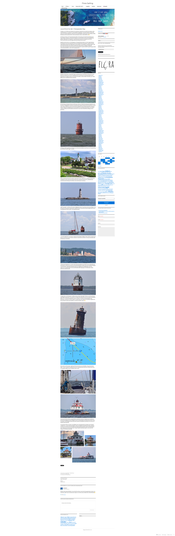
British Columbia (107, 173)
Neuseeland (111, 182)
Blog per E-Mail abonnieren (104, 43)
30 (106, 163)
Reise (67, 523)
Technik (102, 190)
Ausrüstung (62, 518)
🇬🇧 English (105, 6)
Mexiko (103, 182)
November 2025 (101, 82)
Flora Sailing (87, 3)
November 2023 (101, 102)
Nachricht (99, 226)
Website (99, 223)
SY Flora (67, 6)
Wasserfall (99, 192)
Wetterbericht (108, 192)
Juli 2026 (100, 76)
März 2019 (100, 147)
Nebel (108, 182)
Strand (106, 188)
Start (62, 6)
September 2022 (101, 113)
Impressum (99, 6)
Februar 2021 (101, 128)
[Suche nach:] (106, 40)
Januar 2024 (100, 100)
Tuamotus (110, 190)
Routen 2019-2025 (79, 6)
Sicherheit (62, 524)
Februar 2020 (101, 138)
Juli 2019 (100, 144)
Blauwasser (70, 518)
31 (108, 163)
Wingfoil (99, 193)
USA (67, 524)
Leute (111, 181)
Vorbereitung (70, 525)
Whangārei (112, 192)
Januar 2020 (100, 139)
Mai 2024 (100, 97)
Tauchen (99, 190)
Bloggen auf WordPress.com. (87, 529)
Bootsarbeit (100, 173)
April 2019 (100, 146)
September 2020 (101, 132)
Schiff (69, 523)
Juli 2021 (100, 124)
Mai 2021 (100, 126)
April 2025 (100, 88)
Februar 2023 (101, 109)
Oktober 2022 (101, 112)
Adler (98, 171)
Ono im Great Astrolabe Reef (103, 210)
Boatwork (74, 518)
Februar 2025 (101, 90)
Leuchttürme (68, 474)
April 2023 (100, 108)
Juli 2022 (100, 114)
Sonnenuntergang (101, 188)
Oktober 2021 (101, 122)
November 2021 (101, 121)
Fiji (105, 177)
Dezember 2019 (101, 140)
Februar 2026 (101, 80)
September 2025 (101, 84)
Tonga (106, 190)
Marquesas (100, 182)
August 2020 (101, 133)
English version (100, 31)
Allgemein (62, 517)
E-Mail (100, 219)
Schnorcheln (101, 187)
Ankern (107, 171)
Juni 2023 (100, 106)
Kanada (66, 520)
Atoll (111, 171)
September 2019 (101, 142)
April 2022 (100, 117)
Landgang (69, 520)
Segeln (107, 187)
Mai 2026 (100, 77)
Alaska (101, 171)
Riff (102, 184)
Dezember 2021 (101, 120)
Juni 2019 (100, 145)
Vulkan (104, 191)
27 (99, 163)
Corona (110, 174)
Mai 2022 (100, 116)
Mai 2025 (100, 87)
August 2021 (100, 123)
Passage (107, 183)
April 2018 (100, 151)
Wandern (110, 191)
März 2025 (100, 89)
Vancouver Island (100, 191)
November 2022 (101, 111)
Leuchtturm (108, 181)
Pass (104, 183)
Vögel (106, 191)
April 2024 (100, 98)
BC (110, 172)
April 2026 (100, 78)
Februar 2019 (101, 148)
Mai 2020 (100, 136)
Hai (112, 180)
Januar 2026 (100, 81)
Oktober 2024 (101, 93)
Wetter (104, 192)
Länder (63, 522)
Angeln (103, 171)
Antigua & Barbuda (73, 517)
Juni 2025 (100, 86)
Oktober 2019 (101, 141)
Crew (73, 6)
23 (106, 162)
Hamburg (99, 181)
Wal (107, 191)
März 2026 (100, 79)
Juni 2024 (100, 96)
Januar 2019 (100, 149)
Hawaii (102, 181)
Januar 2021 (100, 129)
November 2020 (101, 131)
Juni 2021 (100, 125)
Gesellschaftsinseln (108, 180)
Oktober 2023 (101, 103)
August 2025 (101, 85)
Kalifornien (105, 181)
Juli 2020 (100, 134)
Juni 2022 (100, 115)
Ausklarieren (100, 172)
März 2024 (100, 99)
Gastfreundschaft (101, 180)
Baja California (107, 172)
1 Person (64, 494)
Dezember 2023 (101, 101)
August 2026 (101, 75)
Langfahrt (88, 6)
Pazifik (110, 183)
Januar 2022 (100, 119)
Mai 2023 (100, 107)
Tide (104, 190)
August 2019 (100, 143)
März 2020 (100, 137)
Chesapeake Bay (100, 174)
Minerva (106, 182)
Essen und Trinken (67, 519)
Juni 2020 (100, 135)
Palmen (99, 183)
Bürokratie (62, 519)
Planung (113, 183)
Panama (102, 183)
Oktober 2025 (101, 83)
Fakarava (103, 177)
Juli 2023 (100, 105)
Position (93, 6)
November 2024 (101, 92)
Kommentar (92, 509)
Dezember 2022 (101, 110)
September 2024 (101, 94)
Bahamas (103, 172)
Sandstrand (100, 185)
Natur (70, 522)
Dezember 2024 (101, 91)
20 (99, 162)
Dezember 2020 (101, 130)
